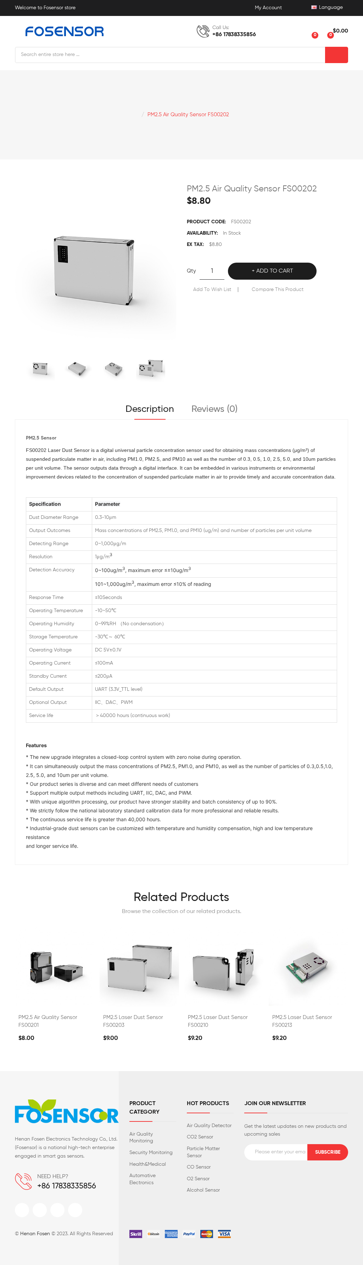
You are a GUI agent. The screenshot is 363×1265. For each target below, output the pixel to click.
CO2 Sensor (200, 1137)
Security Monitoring (151, 1152)
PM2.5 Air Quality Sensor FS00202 (188, 114)
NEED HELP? (52, 1177)
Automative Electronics (142, 1179)
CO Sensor (199, 1167)
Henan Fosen (35, 1233)
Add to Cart (274, 271)
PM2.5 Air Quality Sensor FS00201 (47, 1021)
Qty (191, 271)
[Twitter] (40, 1210)
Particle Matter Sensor (203, 1152)
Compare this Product (277, 289)
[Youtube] (75, 1210)
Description (149, 409)
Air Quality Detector (209, 1125)
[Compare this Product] (54, 999)
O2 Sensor (198, 1178)
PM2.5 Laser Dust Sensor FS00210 (218, 1021)
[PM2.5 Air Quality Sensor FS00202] (40, 368)
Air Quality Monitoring (141, 1138)
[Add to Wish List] (73, 999)
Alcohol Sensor (203, 1190)
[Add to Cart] (35, 999)
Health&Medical (147, 1164)
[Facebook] (22, 1210)
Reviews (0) (214, 409)
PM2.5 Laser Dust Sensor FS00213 (302, 1021)
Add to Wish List (212, 289)
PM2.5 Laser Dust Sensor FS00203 (133, 1021)
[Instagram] (57, 1210)
